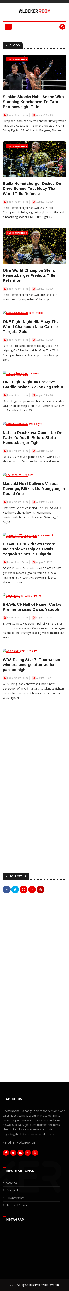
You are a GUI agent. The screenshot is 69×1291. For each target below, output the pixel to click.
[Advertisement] (34, 939)
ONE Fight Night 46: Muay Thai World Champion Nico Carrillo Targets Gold (31, 326)
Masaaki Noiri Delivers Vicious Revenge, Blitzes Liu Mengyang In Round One (34, 489)
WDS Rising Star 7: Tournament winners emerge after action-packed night (32, 665)
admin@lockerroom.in (21, 1142)
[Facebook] (6, 1154)
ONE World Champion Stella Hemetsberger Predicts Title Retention (29, 275)
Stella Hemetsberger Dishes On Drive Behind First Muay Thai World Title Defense (32, 188)
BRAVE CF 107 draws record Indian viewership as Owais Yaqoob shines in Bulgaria (29, 549)
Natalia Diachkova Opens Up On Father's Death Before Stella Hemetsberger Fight (32, 437)
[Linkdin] (20, 1154)
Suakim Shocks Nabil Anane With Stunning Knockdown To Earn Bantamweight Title (33, 102)
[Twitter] (13, 1154)
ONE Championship (17, 59)
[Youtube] (35, 1154)
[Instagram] (28, 1154)
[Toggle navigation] (8, 27)
